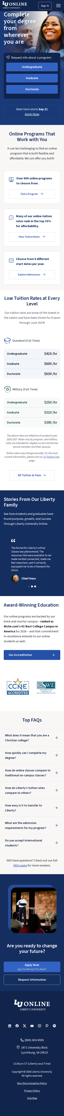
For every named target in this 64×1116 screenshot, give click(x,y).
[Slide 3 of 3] (35, 586)
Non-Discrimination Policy (32, 1083)
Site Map (32, 1098)
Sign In (45, 5)
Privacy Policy (32, 1091)
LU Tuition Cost (51, 457)
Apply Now (32, 114)
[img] (18, 687)
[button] (32, 67)
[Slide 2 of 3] (32, 586)
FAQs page (20, 865)
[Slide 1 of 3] (29, 586)
